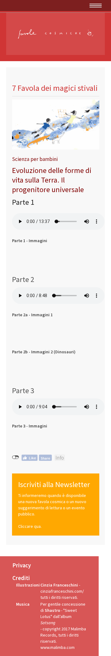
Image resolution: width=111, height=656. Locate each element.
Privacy (21, 565)
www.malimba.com (57, 647)
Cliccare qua (29, 526)
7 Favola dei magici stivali (55, 88)
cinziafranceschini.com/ (62, 591)
